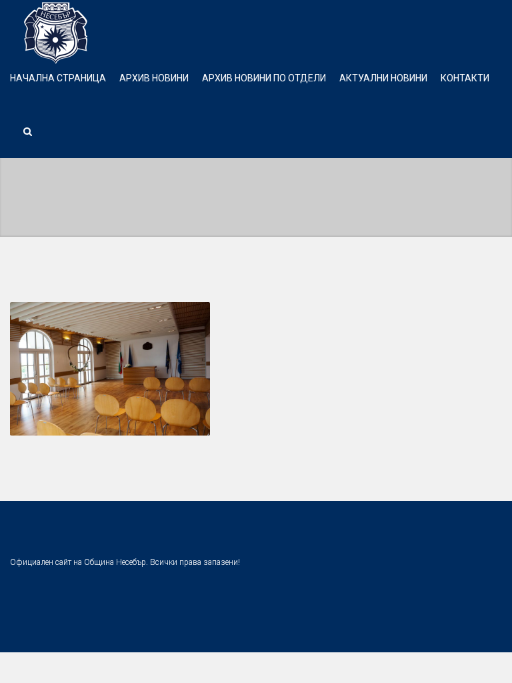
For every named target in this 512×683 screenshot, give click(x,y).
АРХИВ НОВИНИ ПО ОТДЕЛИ (264, 78)
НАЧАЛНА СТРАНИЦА (58, 78)
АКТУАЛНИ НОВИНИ (383, 78)
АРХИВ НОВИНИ (154, 78)
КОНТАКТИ (465, 78)
